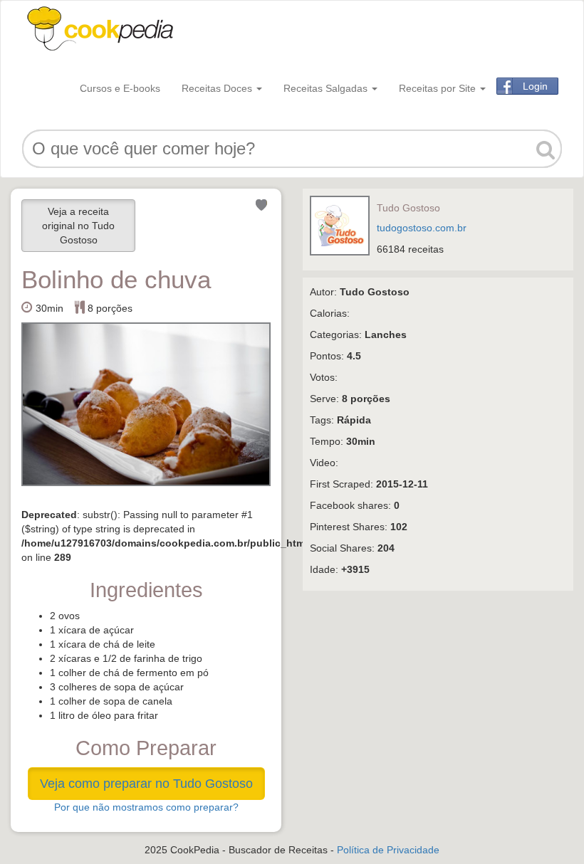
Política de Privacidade (388, 849)
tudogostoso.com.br (421, 227)
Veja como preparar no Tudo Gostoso (146, 783)
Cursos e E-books (120, 88)
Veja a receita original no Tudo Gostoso (78, 226)
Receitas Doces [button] (218, 88)
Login (535, 86)
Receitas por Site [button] (439, 88)
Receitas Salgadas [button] (326, 88)
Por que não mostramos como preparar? (146, 807)
